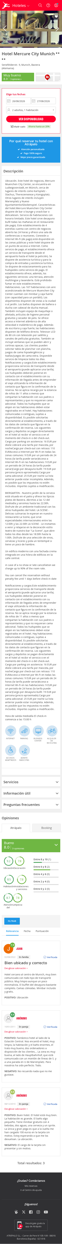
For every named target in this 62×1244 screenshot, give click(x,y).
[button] (56, 17)
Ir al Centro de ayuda (31, 1190)
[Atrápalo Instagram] (38, 1212)
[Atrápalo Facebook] (31, 1212)
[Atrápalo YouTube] (46, 1212)
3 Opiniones (15, 79)
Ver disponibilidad (31, 119)
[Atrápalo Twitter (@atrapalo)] (24, 1212)
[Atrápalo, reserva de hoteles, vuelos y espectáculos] (6, 5)
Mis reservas (31, 1186)
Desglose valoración (15, 968)
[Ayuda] (48, 5)
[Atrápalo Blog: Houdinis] (16, 1212)
